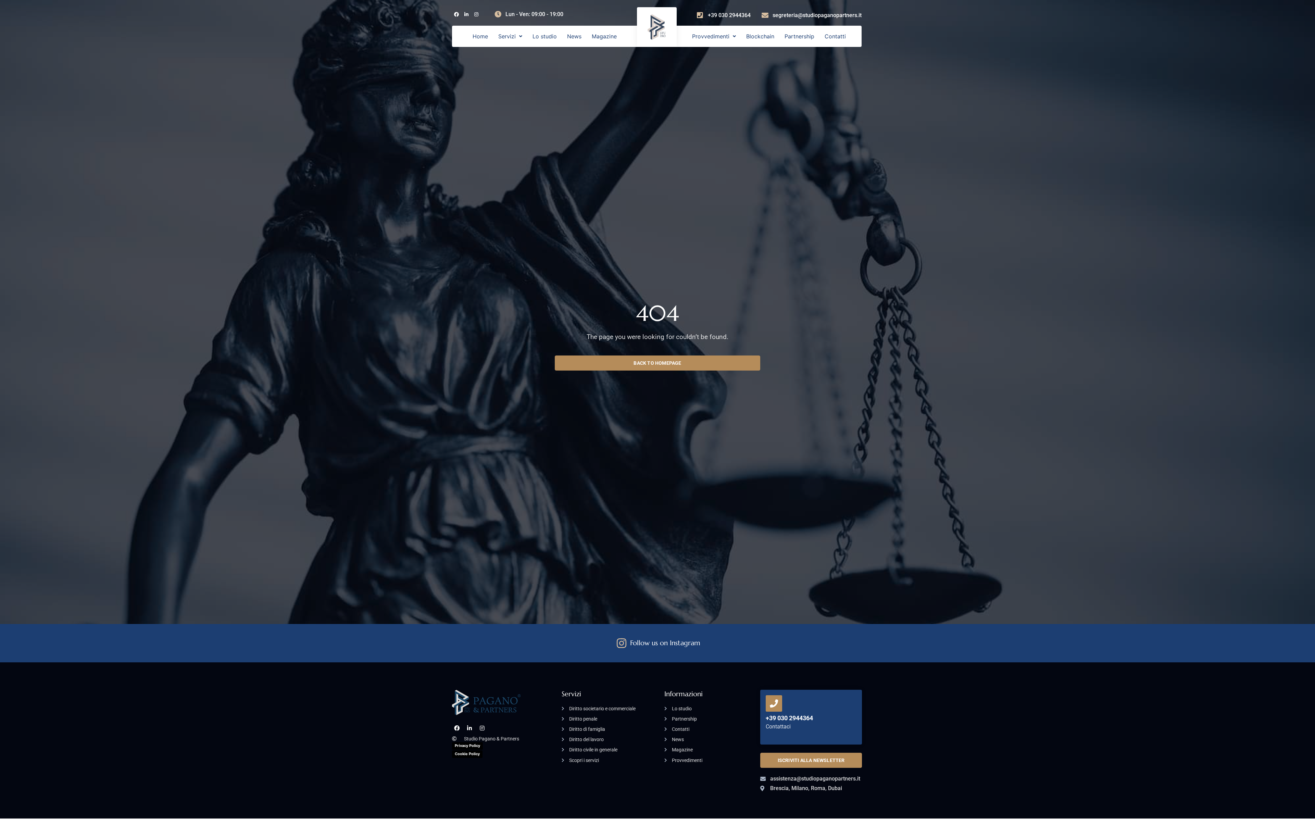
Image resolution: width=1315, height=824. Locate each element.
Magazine (604, 36)
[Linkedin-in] (466, 14)
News (574, 36)
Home (480, 36)
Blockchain (760, 36)
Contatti (835, 36)
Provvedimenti (710, 36)
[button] (510, 36)
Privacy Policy (467, 745)
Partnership (799, 36)
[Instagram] (476, 14)
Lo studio (545, 36)
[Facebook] (456, 14)
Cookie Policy (467, 753)
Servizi (507, 36)
